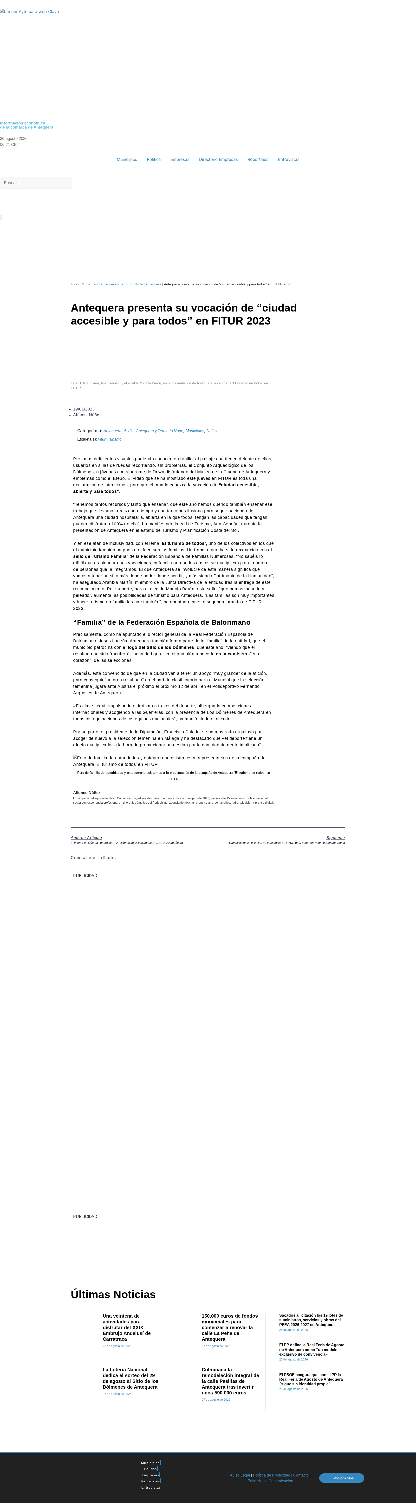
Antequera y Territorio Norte (121, 284)
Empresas (179, 159)
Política (154, 159)
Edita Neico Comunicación (270, 1481)
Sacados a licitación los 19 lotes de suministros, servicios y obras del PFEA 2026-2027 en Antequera (311, 1320)
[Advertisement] (166, 1247)
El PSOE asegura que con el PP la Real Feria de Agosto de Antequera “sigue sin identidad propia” (311, 1379)
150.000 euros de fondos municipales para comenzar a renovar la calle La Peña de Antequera (230, 1327)
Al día (129, 431)
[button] (208, 174)
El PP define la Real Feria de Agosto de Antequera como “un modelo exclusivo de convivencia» (311, 1349)
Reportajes (257, 159)
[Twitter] (19, 201)
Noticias (214, 431)
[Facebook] (6, 201)
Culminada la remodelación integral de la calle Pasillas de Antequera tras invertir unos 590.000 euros (230, 1381)
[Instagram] (46, 201)
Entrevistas (288, 159)
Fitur (101, 439)
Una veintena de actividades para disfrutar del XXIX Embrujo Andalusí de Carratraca (127, 1327)
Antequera (153, 284)
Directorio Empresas (218, 159)
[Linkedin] (32, 201)
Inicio (75, 284)
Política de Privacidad (271, 1475)
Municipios (127, 159)
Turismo (115, 439)
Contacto (301, 1475)
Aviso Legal (240, 1475)
